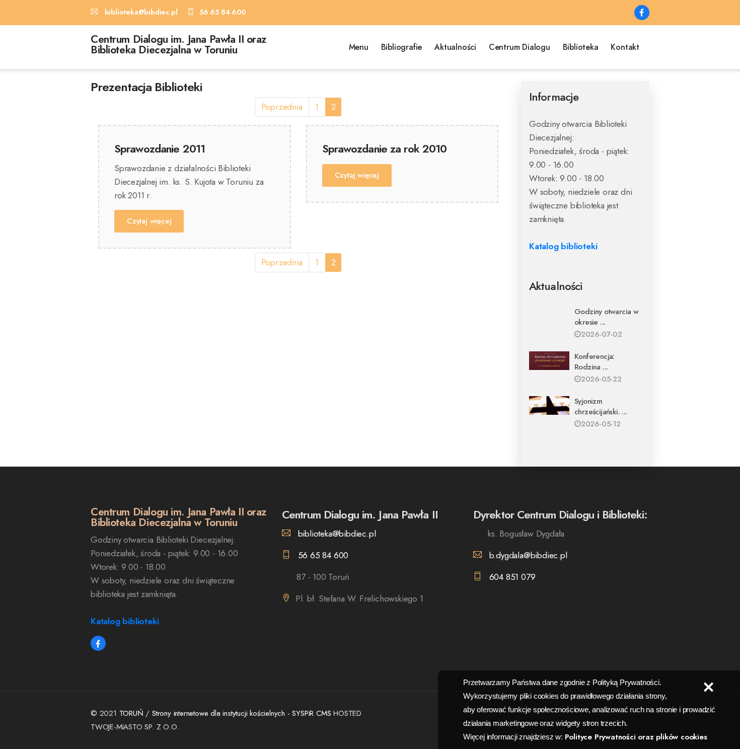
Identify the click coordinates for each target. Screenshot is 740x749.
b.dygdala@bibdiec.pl (527, 555)
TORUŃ (131, 713)
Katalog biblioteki (563, 246)
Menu (358, 47)
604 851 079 (511, 577)
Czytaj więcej (149, 221)
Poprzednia (282, 107)
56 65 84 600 (321, 555)
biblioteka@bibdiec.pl (335, 534)
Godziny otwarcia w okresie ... (606, 317)
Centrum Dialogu (519, 47)
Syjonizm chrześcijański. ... (600, 406)
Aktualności (455, 47)
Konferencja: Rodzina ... (594, 361)
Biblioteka (581, 47)
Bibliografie (401, 47)
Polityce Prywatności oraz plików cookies (636, 736)
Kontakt (625, 47)
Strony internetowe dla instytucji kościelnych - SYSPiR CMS (242, 713)
